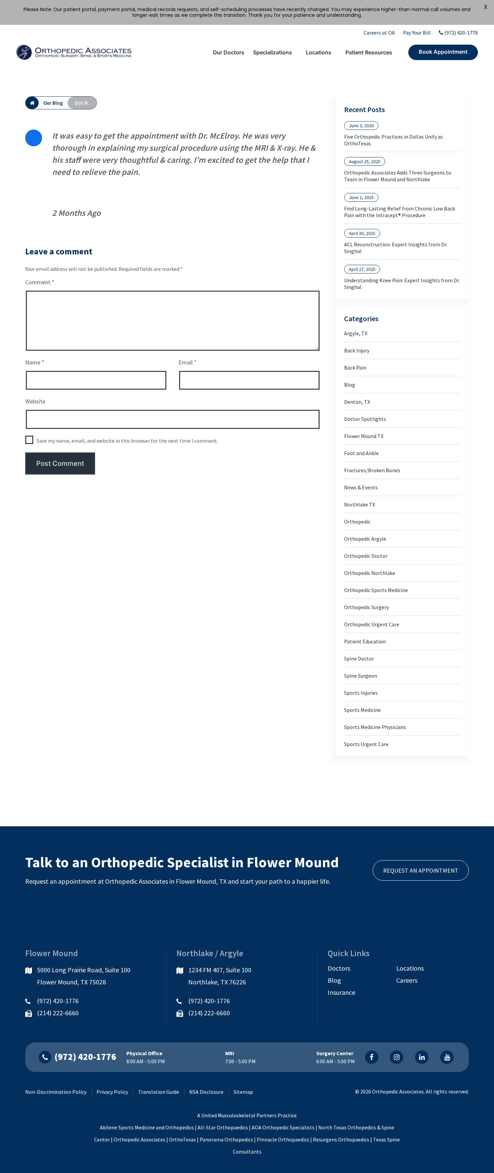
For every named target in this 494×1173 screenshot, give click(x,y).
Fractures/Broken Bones (372, 470)
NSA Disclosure (206, 1091)
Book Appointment (443, 51)
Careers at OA (379, 32)
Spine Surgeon (360, 675)
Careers (406, 980)
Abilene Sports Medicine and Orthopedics (147, 1127)
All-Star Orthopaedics (223, 1127)
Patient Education (365, 641)
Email (187, 362)
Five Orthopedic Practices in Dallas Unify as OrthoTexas (393, 140)
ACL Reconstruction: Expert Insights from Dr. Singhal (395, 247)
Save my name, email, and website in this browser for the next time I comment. (127, 440)
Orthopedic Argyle (365, 538)
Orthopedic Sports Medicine (376, 590)
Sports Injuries (361, 692)
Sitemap (243, 1091)
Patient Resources (368, 52)
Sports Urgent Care (366, 744)
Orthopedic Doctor (365, 555)
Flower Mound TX (363, 436)
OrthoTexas (182, 1139)
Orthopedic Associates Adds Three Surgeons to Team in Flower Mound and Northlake (397, 176)
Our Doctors (228, 52)
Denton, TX (357, 401)
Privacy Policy (112, 1091)
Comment (39, 282)
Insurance (341, 992)
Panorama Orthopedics (226, 1139)
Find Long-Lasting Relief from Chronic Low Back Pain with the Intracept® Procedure (399, 211)
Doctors (339, 968)
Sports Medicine (362, 709)
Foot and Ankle (361, 453)
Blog (349, 384)
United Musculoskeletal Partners (239, 1115)
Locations (318, 52)
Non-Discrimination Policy (55, 1091)
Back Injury (356, 350)
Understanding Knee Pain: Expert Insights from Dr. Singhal (402, 283)
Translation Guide (158, 1091)
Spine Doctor (359, 658)
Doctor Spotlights (365, 419)
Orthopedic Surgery (366, 607)
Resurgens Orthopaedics (341, 1139)
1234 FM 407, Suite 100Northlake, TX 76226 (219, 976)
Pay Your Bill (417, 32)
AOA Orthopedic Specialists (283, 1127)
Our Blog (53, 103)
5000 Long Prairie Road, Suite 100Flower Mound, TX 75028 (83, 976)
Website (35, 401)
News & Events (361, 487)
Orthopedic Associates (139, 1139)
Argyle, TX (355, 333)
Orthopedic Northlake (369, 573)
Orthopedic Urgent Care (371, 624)
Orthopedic (357, 521)
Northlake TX (359, 504)
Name (34, 362)
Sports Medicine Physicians (375, 727)
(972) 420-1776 (461, 32)
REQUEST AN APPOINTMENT (420, 870)
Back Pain (355, 367)
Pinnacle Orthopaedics (283, 1139)
